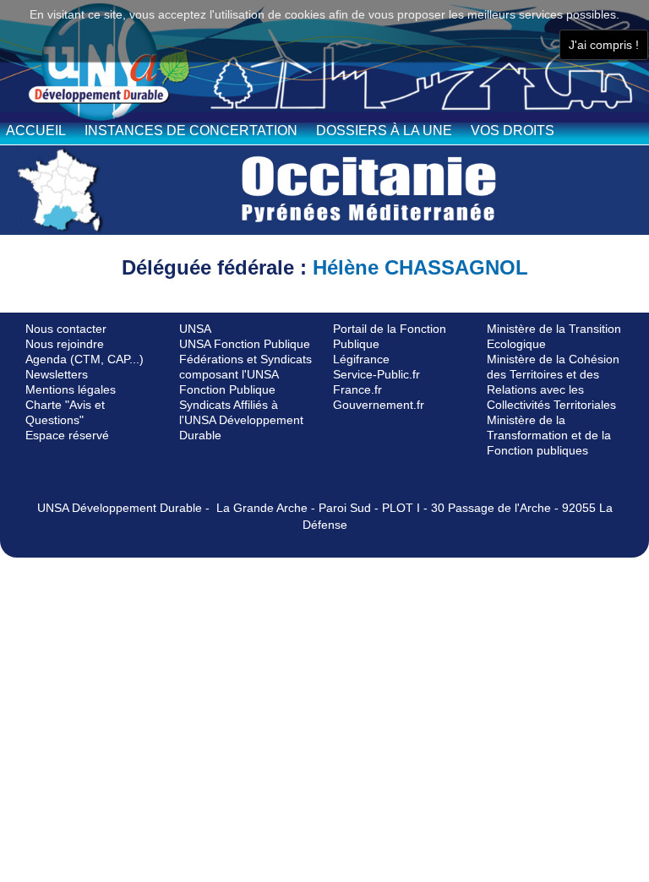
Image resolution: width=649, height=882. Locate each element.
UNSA (195, 328)
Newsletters (56, 374)
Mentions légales (70, 389)
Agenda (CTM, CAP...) (84, 359)
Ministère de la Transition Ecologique (554, 336)
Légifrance (361, 359)
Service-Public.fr (376, 374)
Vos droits (512, 130)
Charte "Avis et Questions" (65, 412)
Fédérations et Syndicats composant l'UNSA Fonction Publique (245, 374)
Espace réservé (67, 435)
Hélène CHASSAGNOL (420, 267)
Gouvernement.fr (378, 404)
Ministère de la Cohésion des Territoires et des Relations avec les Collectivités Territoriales (553, 381)
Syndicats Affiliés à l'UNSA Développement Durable (241, 420)
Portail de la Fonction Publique (389, 336)
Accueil (36, 130)
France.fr (357, 389)
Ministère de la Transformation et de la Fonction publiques (549, 435)
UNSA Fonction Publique (244, 344)
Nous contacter (65, 328)
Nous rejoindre (64, 344)
